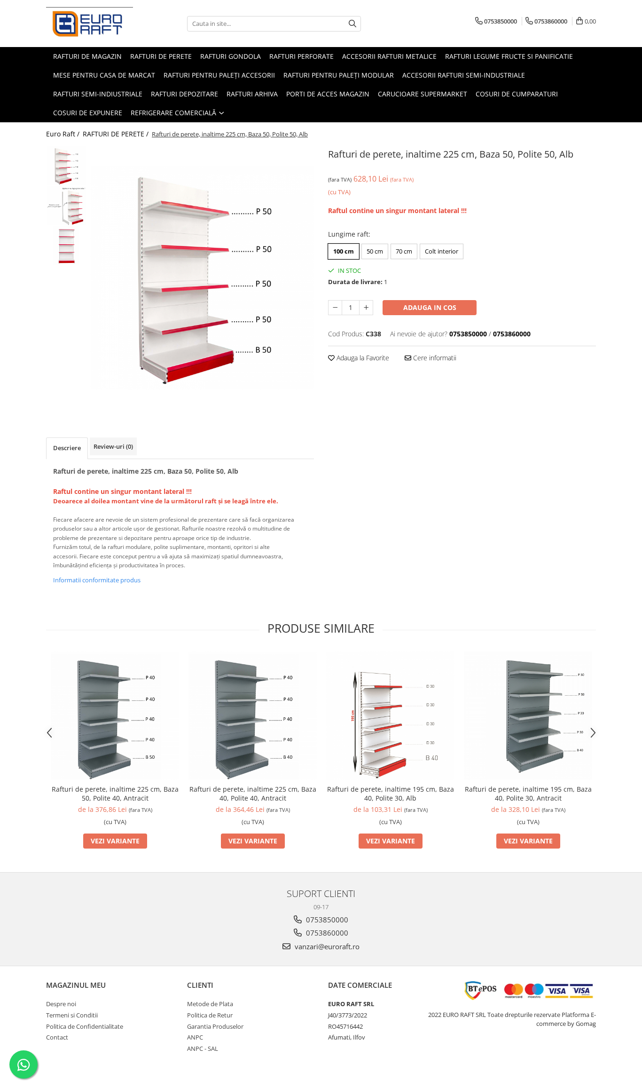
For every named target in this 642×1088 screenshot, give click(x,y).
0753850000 (326, 919)
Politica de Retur (210, 1015)
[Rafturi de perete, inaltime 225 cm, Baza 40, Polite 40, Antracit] (252, 715)
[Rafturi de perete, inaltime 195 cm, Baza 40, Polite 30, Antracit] (528, 715)
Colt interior (441, 251)
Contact (57, 1037)
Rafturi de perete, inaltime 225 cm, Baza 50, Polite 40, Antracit (115, 793)
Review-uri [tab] (113, 446)
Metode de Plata (210, 1004)
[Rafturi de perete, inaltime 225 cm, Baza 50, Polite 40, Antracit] (115, 715)
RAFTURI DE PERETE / (116, 133)
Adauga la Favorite (362, 357)
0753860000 (326, 932)
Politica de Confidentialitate (84, 1026)
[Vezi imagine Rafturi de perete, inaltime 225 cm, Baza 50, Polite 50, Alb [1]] (66, 205)
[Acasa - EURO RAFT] (93, 23)
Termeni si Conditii (72, 1015)
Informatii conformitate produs (97, 580)
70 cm (404, 251)
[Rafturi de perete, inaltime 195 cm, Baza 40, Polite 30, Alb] (390, 715)
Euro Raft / (63, 133)
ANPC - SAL (202, 1048)
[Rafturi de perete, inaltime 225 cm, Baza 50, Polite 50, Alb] (202, 277)
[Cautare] (352, 24)
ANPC (195, 1037)
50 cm (375, 251)
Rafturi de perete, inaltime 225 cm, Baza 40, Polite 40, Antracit (252, 793)
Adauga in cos (429, 307)
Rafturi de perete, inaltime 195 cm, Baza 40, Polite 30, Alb (390, 793)
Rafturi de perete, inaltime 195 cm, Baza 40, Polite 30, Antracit (528, 793)
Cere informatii (433, 357)
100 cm (343, 251)
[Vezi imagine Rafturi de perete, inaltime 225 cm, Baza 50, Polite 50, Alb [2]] (66, 245)
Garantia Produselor (215, 1026)
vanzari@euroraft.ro (326, 946)
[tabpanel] (202, 277)
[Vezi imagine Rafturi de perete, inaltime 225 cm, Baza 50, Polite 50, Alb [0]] (66, 165)
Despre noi (61, 1004)
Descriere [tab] (67, 448)
